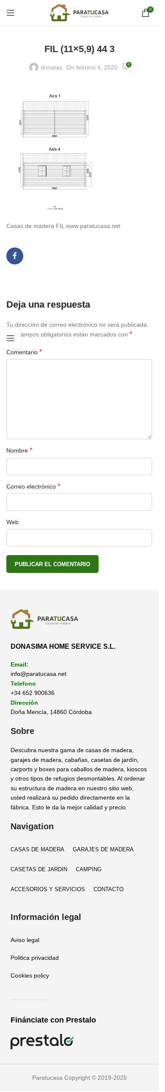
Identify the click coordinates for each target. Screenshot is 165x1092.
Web (12, 522)
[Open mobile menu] (10, 12)
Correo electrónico (33, 486)
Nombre (19, 450)
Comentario (24, 352)
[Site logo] (79, 12)
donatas (51, 67)
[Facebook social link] (14, 255)
